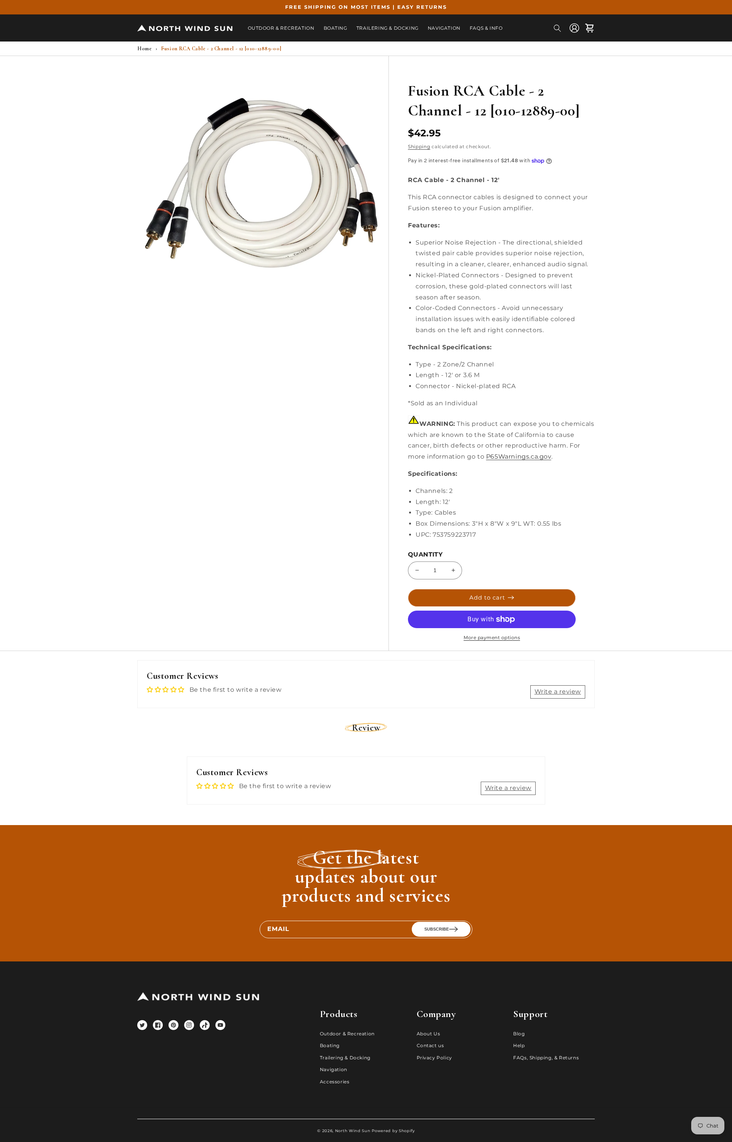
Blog (519, 1033)
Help (519, 1045)
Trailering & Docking (345, 1057)
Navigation (333, 1069)
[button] (557, 28)
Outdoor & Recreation (347, 1033)
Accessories (335, 1081)
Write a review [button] (558, 691)
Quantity (425, 554)
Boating (330, 1045)
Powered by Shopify (393, 1130)
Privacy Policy (434, 1057)
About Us (428, 1033)
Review (366, 727)
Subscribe (436, 929)
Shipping (419, 146)
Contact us (430, 1045)
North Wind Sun (353, 1130)
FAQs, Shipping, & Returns (546, 1057)
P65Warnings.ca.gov (518, 456)
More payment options (492, 637)
